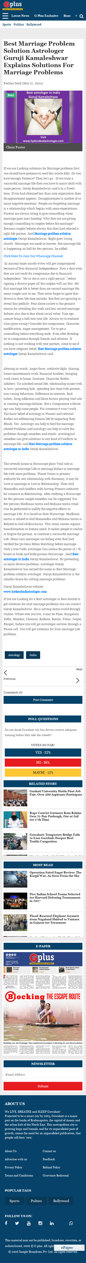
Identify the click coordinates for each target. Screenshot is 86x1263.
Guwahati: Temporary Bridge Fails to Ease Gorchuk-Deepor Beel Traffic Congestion (55, 838)
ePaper (67, 1247)
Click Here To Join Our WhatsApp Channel (33, 256)
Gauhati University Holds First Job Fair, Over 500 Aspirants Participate (56, 793)
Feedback (49, 1159)
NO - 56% (43, 762)
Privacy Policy (13, 1167)
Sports (6, 24)
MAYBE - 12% (43, 772)
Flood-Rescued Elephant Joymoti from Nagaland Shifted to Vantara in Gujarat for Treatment (54, 919)
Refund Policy (51, 1167)
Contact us (49, 1151)
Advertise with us (16, 1159)
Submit (43, 1086)
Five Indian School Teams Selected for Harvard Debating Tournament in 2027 (55, 898)
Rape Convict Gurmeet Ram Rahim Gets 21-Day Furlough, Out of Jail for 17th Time (55, 816)
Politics (19, 24)
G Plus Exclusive (46, 15)
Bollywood (34, 24)
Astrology (14, 655)
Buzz (67, 15)
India (33, 655)
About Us (10, 1151)
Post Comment (43, 700)
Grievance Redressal (56, 1175)
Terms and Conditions (19, 1175)
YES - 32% (43, 752)
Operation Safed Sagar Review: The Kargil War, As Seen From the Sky (55, 874)
